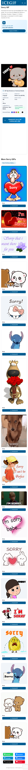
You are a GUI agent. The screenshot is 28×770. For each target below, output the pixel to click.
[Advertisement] (14, 49)
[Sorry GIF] (14, 184)
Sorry (3, 203)
